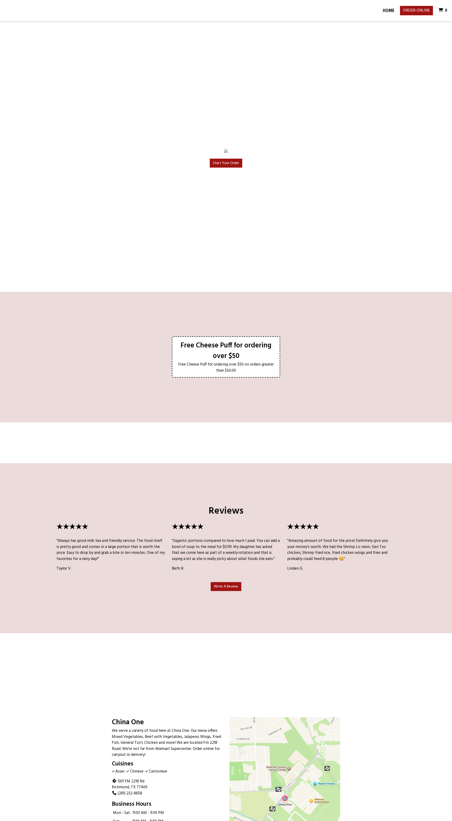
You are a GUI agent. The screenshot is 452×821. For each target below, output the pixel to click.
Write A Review (226, 587)
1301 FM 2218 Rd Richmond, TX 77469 (129, 784)
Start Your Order (226, 163)
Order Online (416, 10)
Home (388, 10)
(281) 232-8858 (130, 793)
